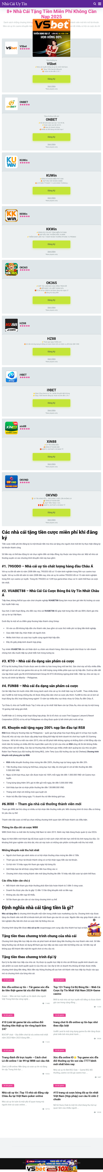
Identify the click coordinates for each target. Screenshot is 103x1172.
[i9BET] (10, 385)
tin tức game (8, 980)
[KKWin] (10, 224)
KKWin (23, 213)
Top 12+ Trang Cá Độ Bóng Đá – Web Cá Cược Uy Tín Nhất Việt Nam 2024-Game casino (76, 990)
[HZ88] (10, 334)
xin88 (23, 426)
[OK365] (10, 278)
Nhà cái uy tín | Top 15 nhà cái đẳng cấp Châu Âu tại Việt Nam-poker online (25, 1094)
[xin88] (10, 437)
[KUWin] (10, 170)
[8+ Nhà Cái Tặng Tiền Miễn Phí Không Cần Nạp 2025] (14, 3)
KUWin (24, 160)
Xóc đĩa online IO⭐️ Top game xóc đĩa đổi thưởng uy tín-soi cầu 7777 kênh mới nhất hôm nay (75, 1061)
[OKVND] (10, 490)
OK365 (24, 267)
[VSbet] (10, 57)
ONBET (24, 102)
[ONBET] (10, 112)
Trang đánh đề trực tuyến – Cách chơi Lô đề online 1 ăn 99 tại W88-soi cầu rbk (25, 1059)
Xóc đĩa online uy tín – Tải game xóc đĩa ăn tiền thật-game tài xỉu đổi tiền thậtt (25, 988)
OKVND (24, 479)
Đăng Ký (51, 79)
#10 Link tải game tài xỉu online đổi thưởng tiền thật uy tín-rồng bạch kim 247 (24, 1025)
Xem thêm (52, 86)
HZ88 (23, 323)
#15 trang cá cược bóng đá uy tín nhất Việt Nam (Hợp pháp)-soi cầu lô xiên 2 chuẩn (75, 1096)
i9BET (23, 374)
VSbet (23, 46)
